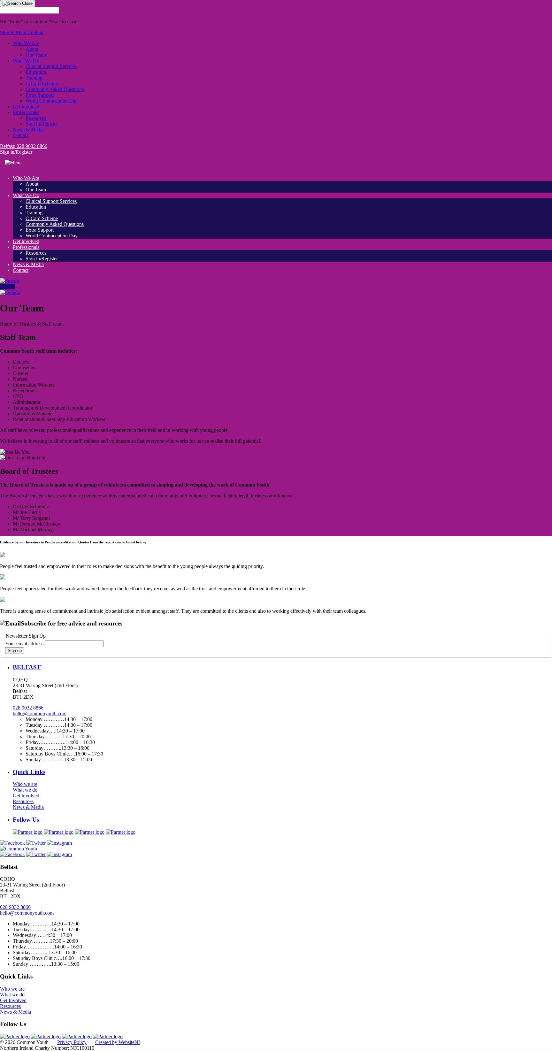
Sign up (15, 650)
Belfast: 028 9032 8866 (23, 146)
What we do (25, 790)
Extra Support (40, 95)
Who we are (25, 784)
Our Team (36, 55)
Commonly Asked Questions (55, 89)
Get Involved (26, 106)
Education (36, 72)
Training (34, 78)
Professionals (26, 112)
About (32, 49)
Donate (7, 286)
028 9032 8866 (28, 707)
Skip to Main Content (21, 32)
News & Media (28, 129)
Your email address (25, 643)
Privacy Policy (72, 1042)
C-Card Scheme (42, 83)
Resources (36, 118)
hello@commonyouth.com (39, 713)
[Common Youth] (18, 848)
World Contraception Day (52, 101)
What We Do (26, 60)
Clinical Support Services (51, 66)
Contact (20, 135)
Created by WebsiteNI (117, 1042)
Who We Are (26, 43)
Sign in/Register (42, 124)
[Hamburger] (13, 162)
